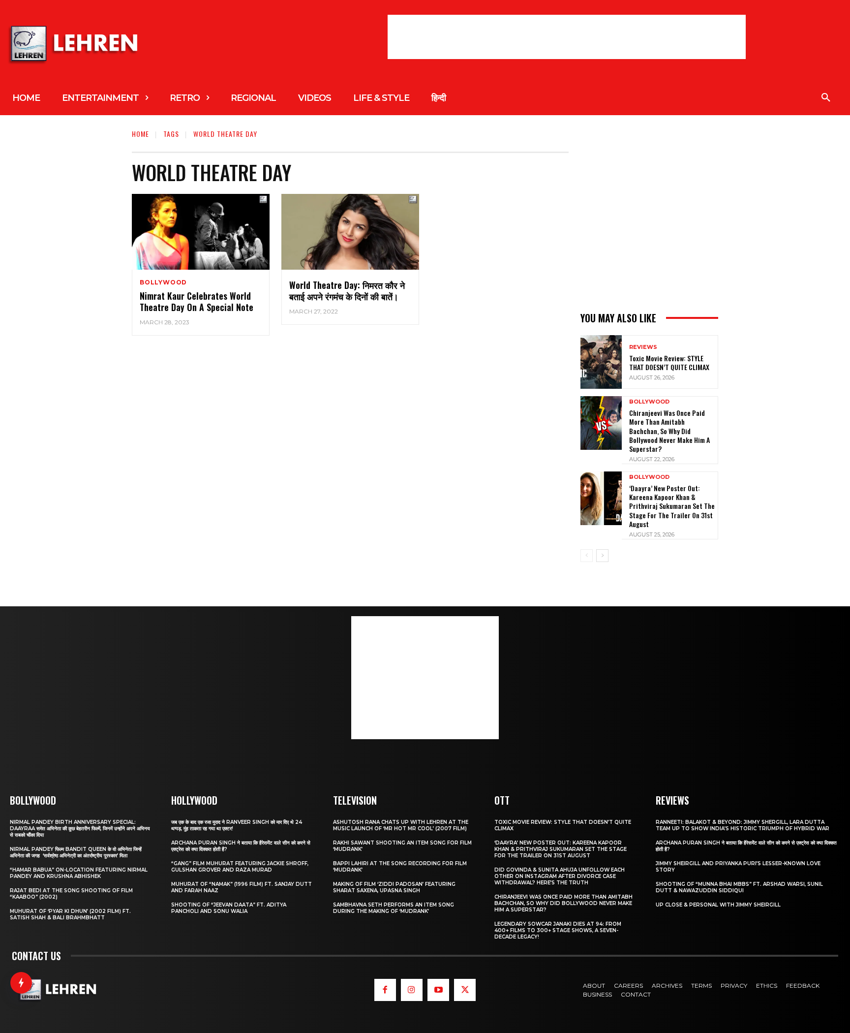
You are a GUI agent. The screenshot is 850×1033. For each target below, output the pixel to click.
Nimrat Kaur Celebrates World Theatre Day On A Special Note (196, 301)
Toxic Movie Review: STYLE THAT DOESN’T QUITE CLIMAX (669, 362)
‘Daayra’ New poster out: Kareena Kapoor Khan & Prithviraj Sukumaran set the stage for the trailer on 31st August (672, 506)
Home (140, 133)
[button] (826, 98)
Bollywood (163, 282)
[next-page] (602, 555)
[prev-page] (586, 555)
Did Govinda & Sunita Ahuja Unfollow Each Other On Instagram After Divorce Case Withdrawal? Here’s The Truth (559, 876)
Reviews (643, 347)
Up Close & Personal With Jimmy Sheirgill (718, 905)
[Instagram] (412, 990)
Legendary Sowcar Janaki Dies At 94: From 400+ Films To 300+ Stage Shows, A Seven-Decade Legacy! (557, 930)
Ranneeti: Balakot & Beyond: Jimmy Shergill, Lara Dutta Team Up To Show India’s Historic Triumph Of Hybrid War (742, 825)
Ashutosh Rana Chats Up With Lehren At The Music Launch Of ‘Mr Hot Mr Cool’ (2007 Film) (400, 825)
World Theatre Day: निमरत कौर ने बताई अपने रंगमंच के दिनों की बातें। (347, 291)
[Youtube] (438, 990)
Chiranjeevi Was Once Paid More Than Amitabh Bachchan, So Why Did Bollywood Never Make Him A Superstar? (669, 430)
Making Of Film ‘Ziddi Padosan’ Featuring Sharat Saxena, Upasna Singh (394, 887)
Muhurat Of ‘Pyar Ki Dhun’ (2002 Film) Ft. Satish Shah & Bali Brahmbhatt (70, 914)
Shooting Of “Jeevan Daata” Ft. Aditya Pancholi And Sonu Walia (228, 908)
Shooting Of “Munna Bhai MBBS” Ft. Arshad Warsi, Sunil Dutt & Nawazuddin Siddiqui (739, 887)
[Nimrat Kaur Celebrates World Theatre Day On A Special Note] (201, 232)
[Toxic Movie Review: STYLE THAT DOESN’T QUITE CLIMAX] (601, 362)
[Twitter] (465, 990)
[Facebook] (385, 990)
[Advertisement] (567, 37)
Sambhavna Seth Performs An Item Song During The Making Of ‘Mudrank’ (393, 908)
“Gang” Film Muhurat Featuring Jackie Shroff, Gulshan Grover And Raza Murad (239, 866)
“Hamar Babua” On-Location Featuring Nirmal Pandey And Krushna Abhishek (79, 873)
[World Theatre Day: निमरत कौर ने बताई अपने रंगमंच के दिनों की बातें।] (350, 232)
